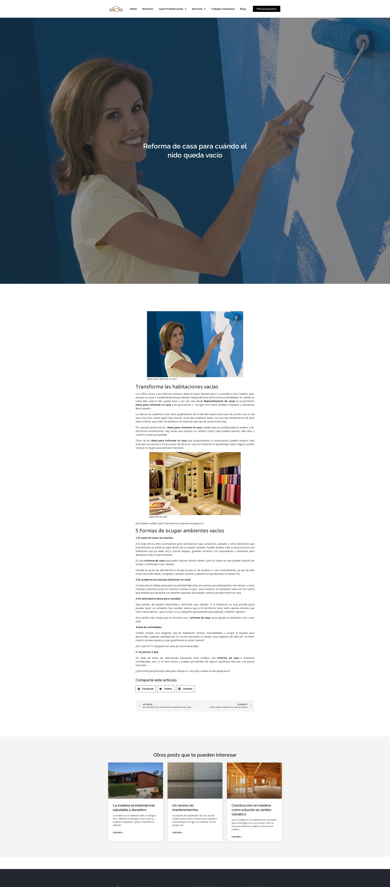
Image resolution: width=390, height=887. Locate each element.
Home (133, 8)
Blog (243, 8)
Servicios (197, 8)
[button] (266, 9)
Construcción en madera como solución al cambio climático (251, 809)
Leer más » (118, 832)
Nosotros (147, 8)
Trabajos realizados (223, 8)
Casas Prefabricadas (171, 8)
